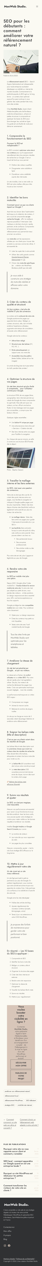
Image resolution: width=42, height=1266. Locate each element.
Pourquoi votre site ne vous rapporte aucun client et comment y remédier (16, 1151)
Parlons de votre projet (21, 1076)
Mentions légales (9, 1259)
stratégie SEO (9, 1105)
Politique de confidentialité (25, 1259)
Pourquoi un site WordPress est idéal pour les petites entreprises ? (18, 1175)
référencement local (11, 1096)
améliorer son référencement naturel (17, 1091)
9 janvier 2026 (36, 1188)
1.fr (24, 259)
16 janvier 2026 (36, 1175)
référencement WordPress (14, 1100)
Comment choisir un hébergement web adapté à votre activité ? (29, 1122)
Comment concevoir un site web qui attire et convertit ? (10, 1123)
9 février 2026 (36, 1151)
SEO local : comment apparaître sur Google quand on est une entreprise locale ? (18, 1163)
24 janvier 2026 (36, 1163)
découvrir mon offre (21, 1064)
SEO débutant (31, 1100)
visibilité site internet (25, 1105)
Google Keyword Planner (20, 257)
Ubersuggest (16, 259)
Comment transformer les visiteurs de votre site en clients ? (15, 1188)
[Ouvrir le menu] (37, 6)
